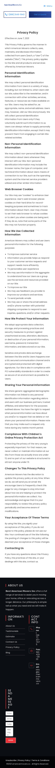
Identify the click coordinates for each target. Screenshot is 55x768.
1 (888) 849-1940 (16, 14)
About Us (10, 625)
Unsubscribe (11, 760)
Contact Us (11, 641)
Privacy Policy (12, 647)
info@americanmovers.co (38, 676)
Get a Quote (40, 14)
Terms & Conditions (40, 760)
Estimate (10, 636)
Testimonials (12, 631)
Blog (8, 652)
